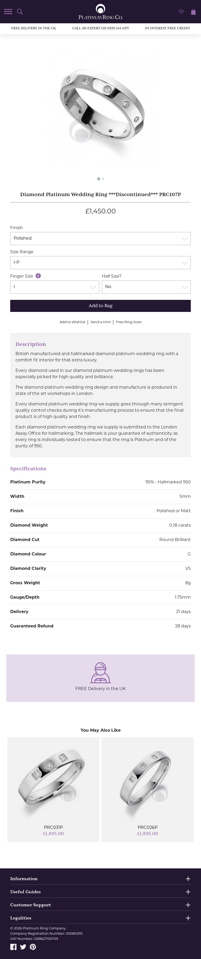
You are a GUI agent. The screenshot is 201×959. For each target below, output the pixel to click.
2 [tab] (103, 179)
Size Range (22, 252)
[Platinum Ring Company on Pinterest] (33, 947)
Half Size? (111, 276)
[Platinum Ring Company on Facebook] (13, 947)
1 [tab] (98, 178)
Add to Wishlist (72, 322)
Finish (16, 228)
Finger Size (22, 276)
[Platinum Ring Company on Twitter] (23, 947)
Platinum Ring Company (44, 928)
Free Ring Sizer (129, 322)
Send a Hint (101, 322)
